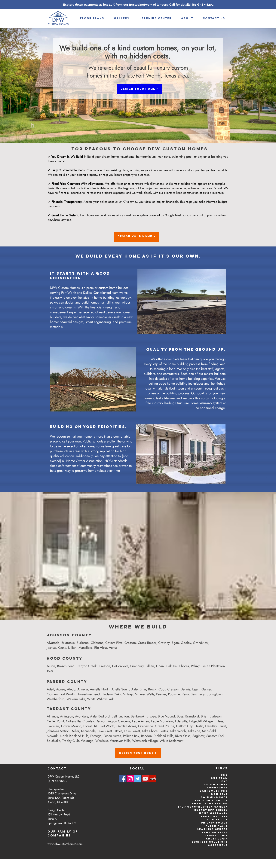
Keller (75, 731)
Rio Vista (100, 647)
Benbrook (138, 716)
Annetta (82, 689)
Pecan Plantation (213, 666)
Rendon (146, 735)
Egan (175, 642)
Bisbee (151, 716)
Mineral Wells (144, 694)
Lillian (72, 647)
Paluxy (195, 666)
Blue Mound (166, 716)
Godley (186, 642)
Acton (51, 666)
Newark (52, 735)
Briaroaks (68, 642)
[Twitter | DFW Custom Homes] (137, 778)
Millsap (128, 694)
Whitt (91, 699)
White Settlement (171, 740)
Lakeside (194, 731)
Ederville (181, 721)
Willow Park (105, 699)
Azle (134, 689)
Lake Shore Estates (155, 731)
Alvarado (53, 642)
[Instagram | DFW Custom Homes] (130, 778)
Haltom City (184, 726)
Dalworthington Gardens (113, 721)
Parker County (67, 681)
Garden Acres (126, 726)
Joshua (51, 647)
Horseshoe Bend (88, 694)
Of (75, 831)
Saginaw (198, 735)
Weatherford (55, 699)
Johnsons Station (58, 731)
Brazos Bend (66, 666)
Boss (180, 716)
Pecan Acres (112, 735)
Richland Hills (163, 735)
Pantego (95, 735)
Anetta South (120, 689)
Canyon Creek (87, 666)
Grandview (200, 642)
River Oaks (182, 735)
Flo (208, 826)
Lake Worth (178, 731)
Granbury (137, 666)
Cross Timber (147, 642)
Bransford (192, 716)
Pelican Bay (131, 735)
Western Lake (75, 699)
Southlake (53, 740)
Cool (161, 689)
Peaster (161, 694)
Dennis (185, 689)
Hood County (65, 658)
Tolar (50, 670)
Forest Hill (90, 726)
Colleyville (73, 721)
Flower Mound (71, 726)
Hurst (222, 726)
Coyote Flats (113, 642)
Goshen (52, 694)
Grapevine (145, 726)
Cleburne (97, 642)
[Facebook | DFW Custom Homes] (122, 778)
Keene (62, 647)
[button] (122, 18)
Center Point (55, 721)
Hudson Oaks (111, 694)
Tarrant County (69, 708)
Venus (113, 647)
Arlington (66, 716)
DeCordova (120, 666)
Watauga (87, 740)
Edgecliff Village (201, 721)
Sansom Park (215, 735)
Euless (219, 721)
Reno (185, 694)
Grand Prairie (164, 726)
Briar (143, 689)
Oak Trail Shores (177, 666)
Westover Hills (120, 740)
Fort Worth (67, 694)
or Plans (220, 826)
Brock (152, 689)
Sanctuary (197, 694)
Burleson (83, 642)
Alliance (52, 716)
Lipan (160, 666)
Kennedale (88, 731)
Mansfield (85, 647)
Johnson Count (68, 635)
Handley (211, 726)
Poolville (174, 694)
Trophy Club (70, 740)
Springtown (214, 694)
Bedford (104, 716)
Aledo (71, 689)
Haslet (199, 726)
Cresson (130, 642)
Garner (206, 689)
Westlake (101, 740)
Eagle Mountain (162, 721)
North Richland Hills (74, 735)
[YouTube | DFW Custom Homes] (145, 778)
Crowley (164, 642)
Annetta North (99, 689)
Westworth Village (145, 740)
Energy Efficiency (211, 810)
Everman (53, 726)
